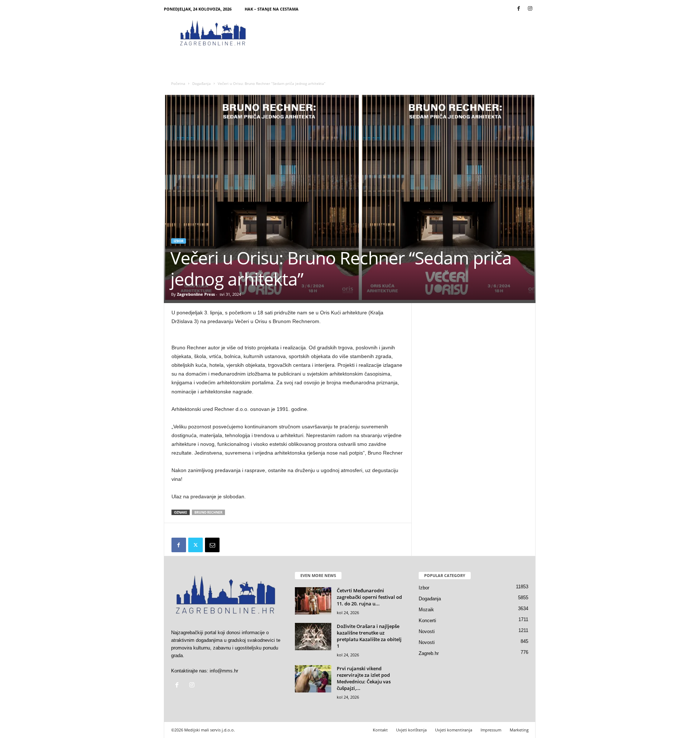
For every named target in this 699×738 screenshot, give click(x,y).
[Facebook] (518, 9)
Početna (178, 83)
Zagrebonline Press (196, 294)
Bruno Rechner (208, 512)
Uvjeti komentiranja (453, 730)
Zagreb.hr (429, 653)
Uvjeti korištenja (411, 730)
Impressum (491, 730)
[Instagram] (530, 9)
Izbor (178, 241)
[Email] (212, 545)
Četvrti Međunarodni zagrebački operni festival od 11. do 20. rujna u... (369, 597)
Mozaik (426, 609)
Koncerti (427, 620)
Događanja (201, 83)
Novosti (427, 631)
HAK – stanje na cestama (272, 9)
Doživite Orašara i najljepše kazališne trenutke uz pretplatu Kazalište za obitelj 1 (369, 636)
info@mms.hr (224, 671)
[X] (195, 545)
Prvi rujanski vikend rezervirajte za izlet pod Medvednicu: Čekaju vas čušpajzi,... (364, 678)
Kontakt (380, 730)
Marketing (519, 730)
